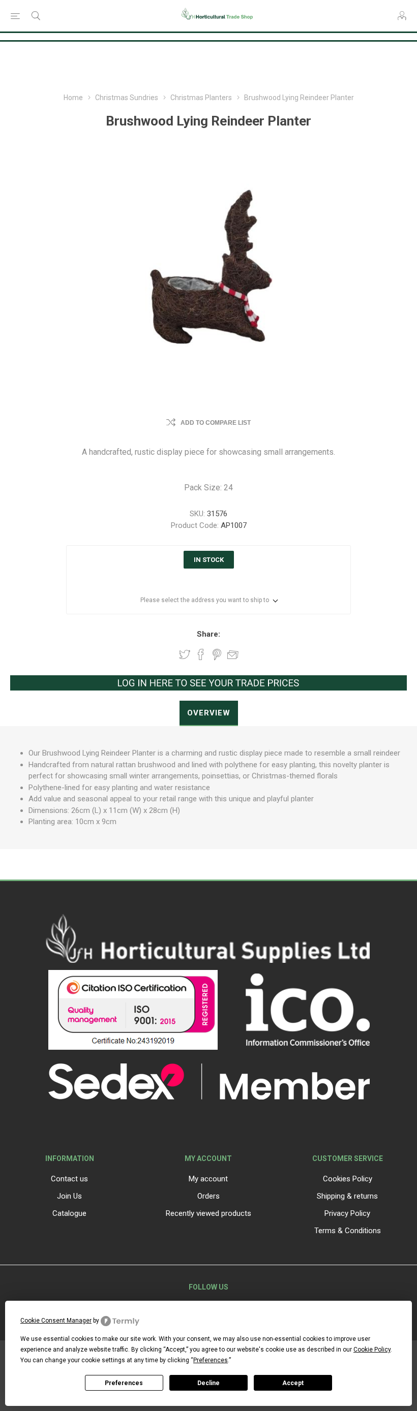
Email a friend (233, 654)
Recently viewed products (208, 1213)
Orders (208, 1196)
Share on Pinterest (217, 654)
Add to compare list (216, 422)
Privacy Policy (347, 1213)
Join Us (69, 1196)
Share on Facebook (200, 654)
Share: (208, 634)
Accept (293, 1383)
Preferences (124, 1383)
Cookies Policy (347, 1178)
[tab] (209, 713)
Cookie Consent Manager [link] (56, 1320)
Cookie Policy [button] (372, 1349)
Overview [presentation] (208, 712)
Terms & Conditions (347, 1230)
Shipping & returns (347, 1196)
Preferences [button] (210, 1360)
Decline (208, 1383)
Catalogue (69, 1213)
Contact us (69, 1178)
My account (208, 1178)
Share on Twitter (184, 654)
